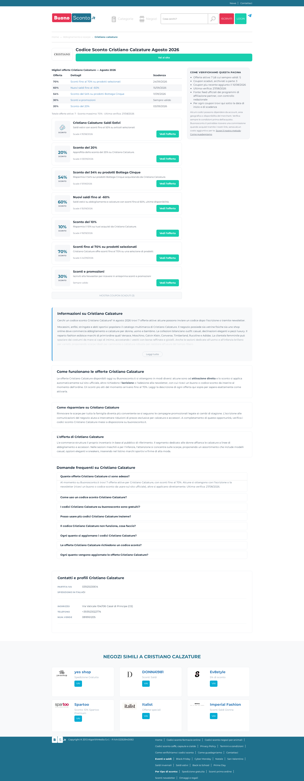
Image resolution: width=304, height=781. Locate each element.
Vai (78, 683)
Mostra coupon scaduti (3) (116, 295)
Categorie (125, 19)
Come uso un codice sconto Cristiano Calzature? (93, 497)
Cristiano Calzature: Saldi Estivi (97, 123)
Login (241, 18)
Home (158, 739)
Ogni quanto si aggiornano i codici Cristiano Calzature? (98, 535)
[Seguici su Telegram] (249, 17)
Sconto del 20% (80, 106)
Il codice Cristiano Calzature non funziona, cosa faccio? (98, 526)
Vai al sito (164, 57)
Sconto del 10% (85, 222)
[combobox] (184, 18)
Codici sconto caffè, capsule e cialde (175, 746)
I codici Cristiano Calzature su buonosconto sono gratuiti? (100, 506)
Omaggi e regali (188, 777)
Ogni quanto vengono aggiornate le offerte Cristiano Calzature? (104, 554)
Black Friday (183, 758)
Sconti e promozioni (83, 100)
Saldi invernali (163, 765)
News (233, 3)
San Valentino (235, 758)
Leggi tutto (152, 354)
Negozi (151, 19)
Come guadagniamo (201, 134)
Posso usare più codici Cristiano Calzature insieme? (95, 516)
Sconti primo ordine (220, 771)
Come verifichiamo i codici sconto (174, 752)
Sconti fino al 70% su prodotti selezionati (96, 81)
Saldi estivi (182, 765)
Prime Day (220, 765)
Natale (219, 758)
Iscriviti (226, 18)
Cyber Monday (203, 758)
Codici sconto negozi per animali (223, 739)
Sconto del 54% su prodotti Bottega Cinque (97, 93)
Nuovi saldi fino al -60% (85, 87)
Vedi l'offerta (168, 134)
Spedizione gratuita (193, 771)
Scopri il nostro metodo (228, 130)
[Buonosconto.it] (74, 17)
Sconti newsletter (165, 777)
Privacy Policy (208, 746)
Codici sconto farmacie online (184, 739)
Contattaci (246, 3)
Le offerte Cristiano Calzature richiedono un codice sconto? (101, 545)
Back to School (200, 765)
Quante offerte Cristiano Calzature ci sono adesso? (95, 476)
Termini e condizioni (231, 746)
